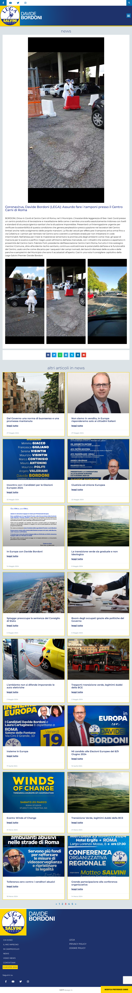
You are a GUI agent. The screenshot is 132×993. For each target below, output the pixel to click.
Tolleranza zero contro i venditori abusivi (31, 881)
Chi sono (8, 940)
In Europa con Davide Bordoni (25, 551)
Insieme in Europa (17, 751)
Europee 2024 (10, 967)
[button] (129, 3)
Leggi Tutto (12, 426)
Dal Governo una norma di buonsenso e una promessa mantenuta (33, 420)
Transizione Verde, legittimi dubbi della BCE (97, 818)
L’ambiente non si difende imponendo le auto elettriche (31, 686)
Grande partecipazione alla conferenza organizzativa (94, 883)
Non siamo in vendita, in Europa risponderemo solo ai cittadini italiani (93, 420)
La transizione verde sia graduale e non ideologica (94, 553)
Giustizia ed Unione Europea (88, 485)
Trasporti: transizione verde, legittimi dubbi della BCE (96, 686)
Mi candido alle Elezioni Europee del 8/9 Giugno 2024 (95, 753)
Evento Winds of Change (21, 818)
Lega (72, 940)
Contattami (9, 962)
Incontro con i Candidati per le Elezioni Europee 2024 (30, 486)
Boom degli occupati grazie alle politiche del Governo (97, 620)
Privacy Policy (77, 944)
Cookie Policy (77, 948)
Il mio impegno (11, 944)
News (6, 953)
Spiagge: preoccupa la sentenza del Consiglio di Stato (33, 620)
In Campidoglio (11, 949)
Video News (9, 958)
